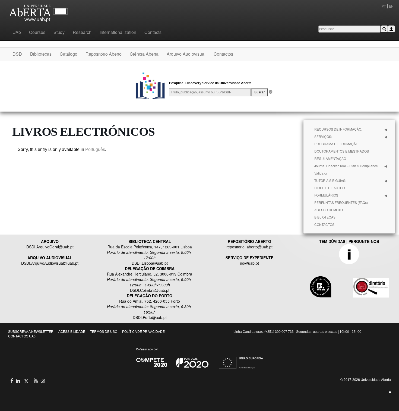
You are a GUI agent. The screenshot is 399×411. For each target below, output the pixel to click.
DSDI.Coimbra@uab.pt (149, 290)
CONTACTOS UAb (22, 336)
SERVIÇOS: (323, 136)
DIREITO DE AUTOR (329, 187)
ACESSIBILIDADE (71, 332)
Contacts (153, 32)
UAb (16, 32)
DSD (17, 54)
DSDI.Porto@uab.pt (150, 317)
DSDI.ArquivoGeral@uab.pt (50, 246)
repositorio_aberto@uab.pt (249, 246)
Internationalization (118, 32)
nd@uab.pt (249, 263)
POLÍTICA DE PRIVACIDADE (143, 332)
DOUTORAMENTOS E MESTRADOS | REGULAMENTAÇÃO (342, 155)
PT (384, 6)
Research (82, 32)
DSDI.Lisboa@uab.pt (150, 263)
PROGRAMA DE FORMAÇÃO (336, 143)
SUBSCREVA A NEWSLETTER (30, 332)
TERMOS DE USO (103, 332)
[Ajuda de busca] (270, 92)
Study (59, 32)
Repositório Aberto (104, 54)
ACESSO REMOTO (328, 209)
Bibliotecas (41, 54)
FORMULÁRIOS (326, 195)
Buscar (259, 92)
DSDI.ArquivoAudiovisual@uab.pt (49, 263)
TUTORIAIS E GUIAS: (330, 180)
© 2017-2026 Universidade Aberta (365, 380)
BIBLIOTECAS (324, 217)
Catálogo (68, 54)
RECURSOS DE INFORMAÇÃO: (338, 129)
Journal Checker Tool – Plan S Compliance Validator (346, 169)
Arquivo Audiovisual (186, 54)
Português (95, 149)
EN (391, 6)
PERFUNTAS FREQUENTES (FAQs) (341, 202)
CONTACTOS (324, 224)
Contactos (223, 54)
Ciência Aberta (144, 54)
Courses (37, 32)
